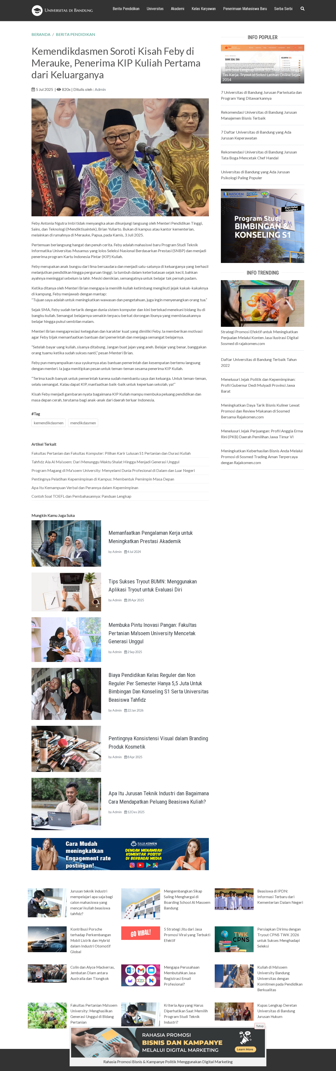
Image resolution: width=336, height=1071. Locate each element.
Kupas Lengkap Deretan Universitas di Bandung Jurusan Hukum (277, 1011)
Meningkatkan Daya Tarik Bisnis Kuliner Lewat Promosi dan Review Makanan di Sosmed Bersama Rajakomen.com (260, 411)
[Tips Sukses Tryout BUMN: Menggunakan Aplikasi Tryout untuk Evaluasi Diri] (66, 591)
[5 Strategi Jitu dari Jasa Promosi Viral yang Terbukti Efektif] (140, 933)
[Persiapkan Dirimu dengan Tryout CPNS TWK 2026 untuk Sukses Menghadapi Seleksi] (234, 939)
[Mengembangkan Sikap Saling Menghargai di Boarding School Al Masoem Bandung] (140, 903)
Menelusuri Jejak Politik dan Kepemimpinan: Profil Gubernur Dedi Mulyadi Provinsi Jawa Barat (258, 385)
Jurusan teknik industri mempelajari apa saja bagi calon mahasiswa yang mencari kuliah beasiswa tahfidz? (91, 902)
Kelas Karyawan (204, 8)
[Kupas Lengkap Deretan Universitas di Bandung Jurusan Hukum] (234, 1011)
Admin (100, 89)
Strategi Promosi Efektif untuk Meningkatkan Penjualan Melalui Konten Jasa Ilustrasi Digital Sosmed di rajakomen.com (259, 337)
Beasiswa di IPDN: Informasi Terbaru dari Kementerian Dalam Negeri (280, 897)
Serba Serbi (283, 8)
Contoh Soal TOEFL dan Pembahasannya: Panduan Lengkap (81, 496)
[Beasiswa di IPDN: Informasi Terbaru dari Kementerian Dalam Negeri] (234, 899)
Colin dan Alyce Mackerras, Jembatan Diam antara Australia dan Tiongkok (92, 973)
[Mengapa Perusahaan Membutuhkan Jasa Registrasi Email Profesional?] (140, 975)
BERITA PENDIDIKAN (75, 34)
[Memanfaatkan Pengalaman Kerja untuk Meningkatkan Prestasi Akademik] (66, 543)
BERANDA (40, 34)
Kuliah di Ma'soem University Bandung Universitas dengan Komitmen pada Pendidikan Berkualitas (280, 978)
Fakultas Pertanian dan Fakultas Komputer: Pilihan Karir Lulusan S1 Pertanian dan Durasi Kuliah (111, 453)
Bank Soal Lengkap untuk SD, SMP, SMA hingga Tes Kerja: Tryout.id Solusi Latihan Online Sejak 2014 (262, 74)
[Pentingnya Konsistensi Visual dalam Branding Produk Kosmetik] (66, 748)
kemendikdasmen (48, 422)
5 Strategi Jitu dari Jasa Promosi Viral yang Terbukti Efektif (187, 935)
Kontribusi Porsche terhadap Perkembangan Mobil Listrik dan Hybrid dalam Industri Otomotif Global (90, 940)
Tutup (259, 1026)
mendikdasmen (83, 422)
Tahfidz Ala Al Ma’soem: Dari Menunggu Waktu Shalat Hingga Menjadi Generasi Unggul (105, 461)
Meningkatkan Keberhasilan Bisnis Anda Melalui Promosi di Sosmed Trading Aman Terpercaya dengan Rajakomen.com (262, 456)
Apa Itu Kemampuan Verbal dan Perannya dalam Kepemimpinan (84, 487)
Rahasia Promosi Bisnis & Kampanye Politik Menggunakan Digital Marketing (168, 1061)
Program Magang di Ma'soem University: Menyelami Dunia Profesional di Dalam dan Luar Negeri (113, 470)
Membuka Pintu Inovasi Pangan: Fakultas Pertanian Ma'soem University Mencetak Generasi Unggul (152, 633)
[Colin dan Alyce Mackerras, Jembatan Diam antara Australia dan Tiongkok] (47, 973)
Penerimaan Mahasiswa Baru (245, 8)
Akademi (177, 8)
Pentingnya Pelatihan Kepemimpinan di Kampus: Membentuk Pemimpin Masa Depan (102, 479)
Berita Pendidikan (126, 8)
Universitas (155, 8)
